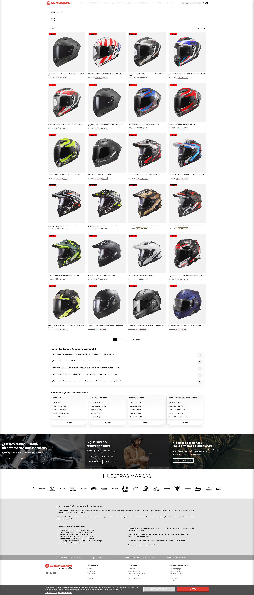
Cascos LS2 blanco (97, 409)
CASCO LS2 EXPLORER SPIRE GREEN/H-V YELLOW (63, 275)
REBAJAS (52, 34)
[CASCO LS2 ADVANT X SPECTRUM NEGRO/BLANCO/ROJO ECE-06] (187, 253)
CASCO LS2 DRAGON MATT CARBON (99, 174)
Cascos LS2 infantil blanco (177, 409)
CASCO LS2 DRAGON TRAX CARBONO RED (182, 124)
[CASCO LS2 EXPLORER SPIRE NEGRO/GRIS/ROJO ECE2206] (187, 203)
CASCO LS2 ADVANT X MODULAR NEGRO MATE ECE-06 (105, 326)
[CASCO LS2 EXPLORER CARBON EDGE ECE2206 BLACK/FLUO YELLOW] (107, 203)
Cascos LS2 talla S (135, 409)
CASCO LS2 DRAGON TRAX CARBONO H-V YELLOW (64, 174)
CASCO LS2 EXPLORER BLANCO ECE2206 (141, 275)
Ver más (69, 422)
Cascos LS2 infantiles (175, 402)
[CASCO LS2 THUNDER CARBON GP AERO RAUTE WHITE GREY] (147, 52)
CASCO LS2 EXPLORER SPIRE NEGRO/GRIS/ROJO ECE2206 (187, 225)
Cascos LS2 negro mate (99, 406)
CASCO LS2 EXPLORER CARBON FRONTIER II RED (143, 174)
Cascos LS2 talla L (135, 406)
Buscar (199, 3)
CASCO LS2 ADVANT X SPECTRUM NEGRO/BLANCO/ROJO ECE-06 (187, 276)
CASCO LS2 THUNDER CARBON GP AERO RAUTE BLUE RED (187, 73)
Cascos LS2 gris (96, 417)
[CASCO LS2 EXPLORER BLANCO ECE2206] (147, 253)
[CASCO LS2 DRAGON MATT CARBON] (107, 153)
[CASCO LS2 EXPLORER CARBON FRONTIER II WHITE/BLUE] (187, 153)
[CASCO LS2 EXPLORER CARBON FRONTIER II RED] (147, 153)
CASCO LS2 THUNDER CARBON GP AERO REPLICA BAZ (105, 73)
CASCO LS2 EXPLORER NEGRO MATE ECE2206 (102, 275)
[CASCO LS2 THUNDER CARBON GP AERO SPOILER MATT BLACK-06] (107, 102)
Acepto (193, 589)
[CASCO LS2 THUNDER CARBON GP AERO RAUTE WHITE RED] (66, 102)
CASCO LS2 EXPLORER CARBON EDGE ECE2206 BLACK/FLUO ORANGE (63, 225)
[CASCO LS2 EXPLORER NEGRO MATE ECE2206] (107, 253)
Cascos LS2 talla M (136, 402)
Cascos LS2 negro (97, 402)
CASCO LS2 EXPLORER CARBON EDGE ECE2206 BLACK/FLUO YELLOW (103, 225)
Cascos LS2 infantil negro (177, 406)
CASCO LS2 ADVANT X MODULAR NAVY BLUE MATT (185, 326)
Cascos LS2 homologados (61, 413)
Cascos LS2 (56, 402)
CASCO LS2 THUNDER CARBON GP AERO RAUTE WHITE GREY (145, 74)
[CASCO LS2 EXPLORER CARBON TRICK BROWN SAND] (147, 203)
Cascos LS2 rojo (96, 413)
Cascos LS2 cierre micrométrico (179, 417)
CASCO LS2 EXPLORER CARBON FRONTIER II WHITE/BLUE (186, 174)
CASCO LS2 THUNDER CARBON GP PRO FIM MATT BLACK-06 (66, 74)
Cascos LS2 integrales (59, 417)
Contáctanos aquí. (143, 536)
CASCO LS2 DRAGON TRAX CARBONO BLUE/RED (143, 124)
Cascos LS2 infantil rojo (176, 413)
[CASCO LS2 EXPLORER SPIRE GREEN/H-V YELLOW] (66, 253)
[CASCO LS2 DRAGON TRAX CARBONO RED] (187, 102)
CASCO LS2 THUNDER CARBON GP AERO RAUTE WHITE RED (65, 124)
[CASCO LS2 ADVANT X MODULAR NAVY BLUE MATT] (187, 304)
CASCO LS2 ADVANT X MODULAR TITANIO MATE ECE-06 (146, 326)
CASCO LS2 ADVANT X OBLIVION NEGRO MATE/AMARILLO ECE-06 (66, 326)
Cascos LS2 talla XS (136, 417)
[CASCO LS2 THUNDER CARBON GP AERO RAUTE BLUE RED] (187, 52)
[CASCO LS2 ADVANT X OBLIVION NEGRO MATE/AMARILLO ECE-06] (66, 304)
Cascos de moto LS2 (59, 406)
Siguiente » (136, 340)
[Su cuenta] (203, 3)
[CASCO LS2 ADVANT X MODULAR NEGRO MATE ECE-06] (107, 304)
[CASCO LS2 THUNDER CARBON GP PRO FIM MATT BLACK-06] (66, 52)
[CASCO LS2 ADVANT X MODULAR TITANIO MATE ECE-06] (147, 304)
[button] (10, 459)
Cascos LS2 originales (59, 409)
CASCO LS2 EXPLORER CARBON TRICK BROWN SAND (145, 225)
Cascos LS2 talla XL (136, 413)
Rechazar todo (159, 589)
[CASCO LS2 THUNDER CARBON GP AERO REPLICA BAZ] (107, 52)
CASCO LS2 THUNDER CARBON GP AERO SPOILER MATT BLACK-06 (106, 124)
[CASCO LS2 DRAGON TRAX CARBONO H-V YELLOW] (66, 153)
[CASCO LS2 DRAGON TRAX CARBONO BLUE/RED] (147, 102)
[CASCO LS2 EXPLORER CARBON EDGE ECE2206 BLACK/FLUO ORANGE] (66, 203)
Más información (51, 592)
